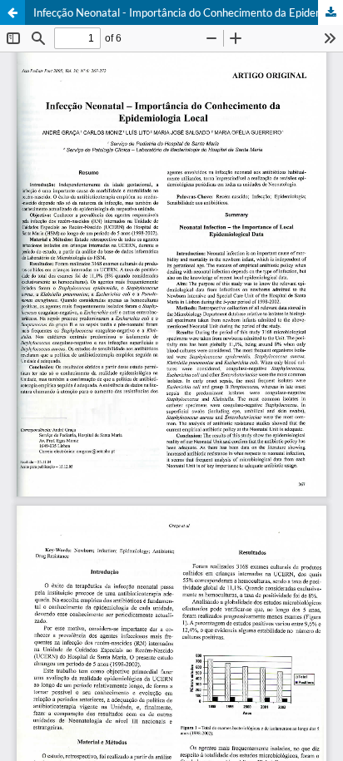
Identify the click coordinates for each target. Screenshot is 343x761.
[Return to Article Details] (12, 12)
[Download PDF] (330, 12)
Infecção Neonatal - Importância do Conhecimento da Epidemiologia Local (188, 12)
